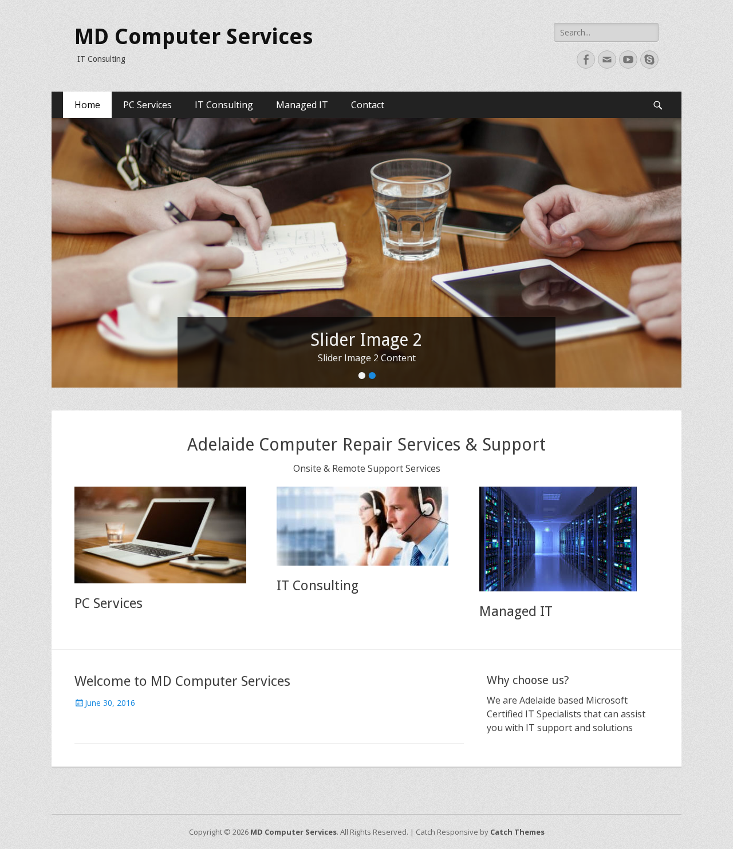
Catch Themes (517, 832)
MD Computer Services (193, 36)
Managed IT (302, 104)
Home (87, 104)
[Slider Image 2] (366, 253)
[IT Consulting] (366, 526)
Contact (367, 104)
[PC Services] (164, 535)
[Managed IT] (569, 539)
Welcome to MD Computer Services (182, 681)
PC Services (147, 104)
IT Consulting (224, 104)
